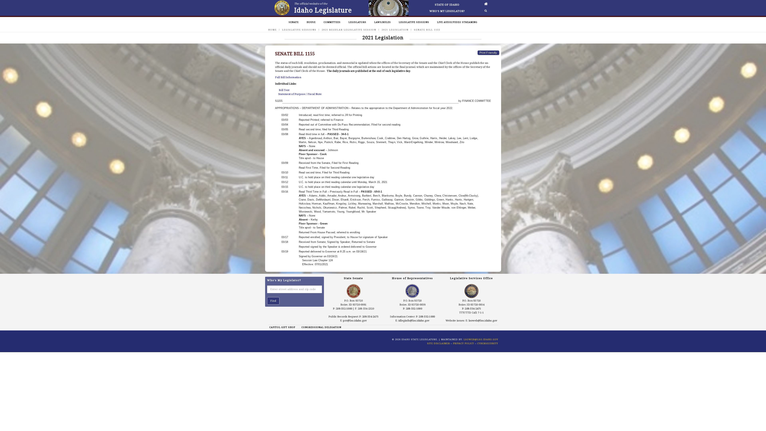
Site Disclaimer (438, 343)
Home (272, 29)
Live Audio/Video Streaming (457, 22)
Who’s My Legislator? (447, 11)
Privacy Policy (463, 343)
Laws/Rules (382, 22)
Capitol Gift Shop (282, 327)
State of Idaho (447, 4)
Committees (332, 22)
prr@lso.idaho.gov (355, 320)
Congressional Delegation (321, 327)
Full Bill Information (288, 77)
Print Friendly (488, 52)
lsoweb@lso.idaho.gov (483, 320)
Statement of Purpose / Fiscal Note (300, 94)
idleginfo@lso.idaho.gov (414, 320)
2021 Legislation (395, 29)
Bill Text (284, 90)
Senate (294, 22)
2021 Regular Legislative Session (349, 29)
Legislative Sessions (414, 22)
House (311, 22)
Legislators (357, 22)
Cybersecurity (487, 343)
